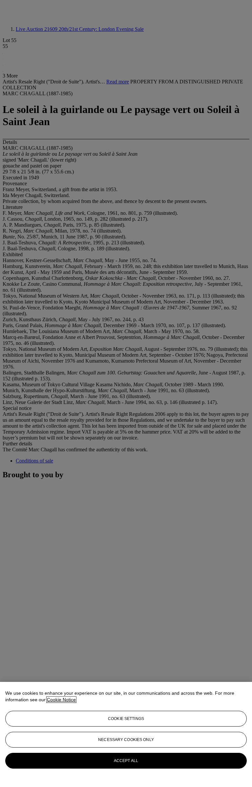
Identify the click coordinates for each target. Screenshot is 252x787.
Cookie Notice (61, 699)
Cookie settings (126, 718)
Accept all (126, 760)
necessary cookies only (126, 739)
